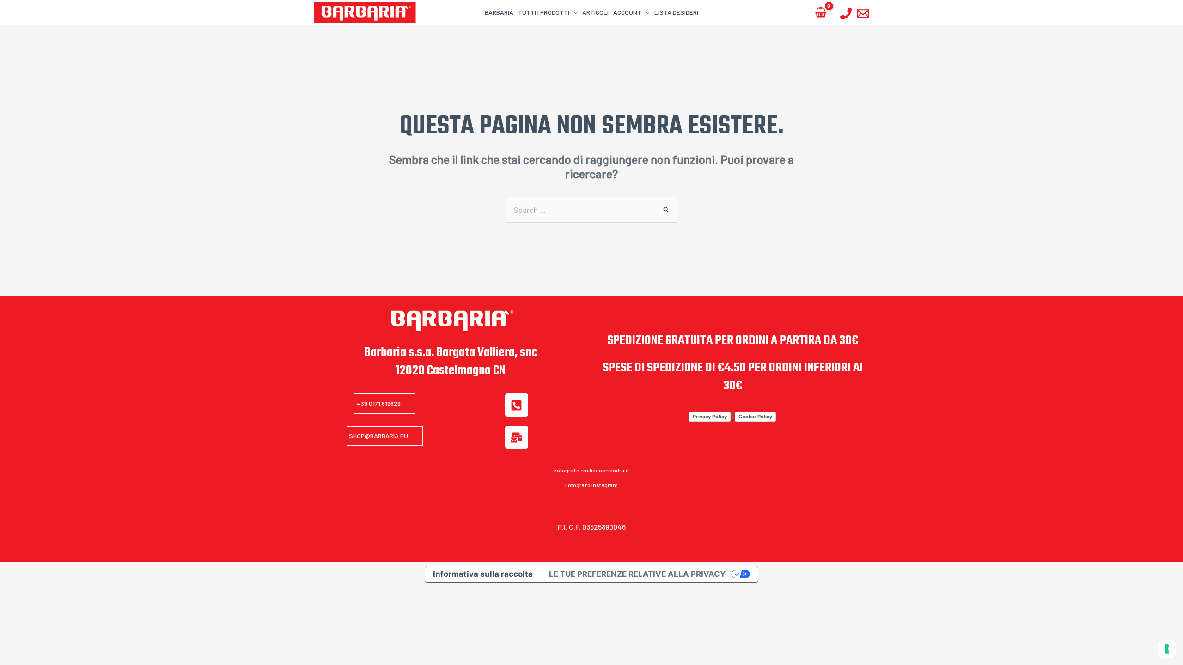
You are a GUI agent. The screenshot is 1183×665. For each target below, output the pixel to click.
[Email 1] (863, 13)
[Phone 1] (846, 13)
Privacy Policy (710, 416)
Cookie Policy (755, 416)
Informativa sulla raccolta (483, 574)
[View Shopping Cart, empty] (821, 13)
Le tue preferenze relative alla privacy (637, 574)
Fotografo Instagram (591, 485)
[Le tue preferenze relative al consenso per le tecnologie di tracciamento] (1167, 649)
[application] (573, 12)
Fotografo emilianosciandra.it (591, 470)
